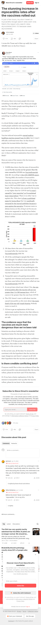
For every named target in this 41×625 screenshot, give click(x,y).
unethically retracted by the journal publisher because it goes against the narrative (20, 203)
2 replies (10, 506)
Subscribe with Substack (22, 593)
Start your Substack (15, 616)
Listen (37, 33)
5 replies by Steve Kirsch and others (19, 483)
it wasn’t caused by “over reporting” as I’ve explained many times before (20, 193)
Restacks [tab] (14, 443)
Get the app (30, 616)
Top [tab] (4, 524)
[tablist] (10, 443)
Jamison (8, 461)
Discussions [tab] (16, 524)
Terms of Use (29, 597)
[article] (20, 536)
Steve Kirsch (10, 32)
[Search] (37, 524)
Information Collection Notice (24, 599)
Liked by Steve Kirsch (13, 463)
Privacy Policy (20, 601)
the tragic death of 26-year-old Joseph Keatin (22, 302)
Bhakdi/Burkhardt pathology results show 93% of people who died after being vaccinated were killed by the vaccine (15, 550)
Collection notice (33, 611)
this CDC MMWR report (30, 175)
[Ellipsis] (38, 461)
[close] (35, 554)
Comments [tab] (6, 443)
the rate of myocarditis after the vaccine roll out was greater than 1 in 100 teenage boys (21, 290)
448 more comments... (8, 514)
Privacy (19, 611)
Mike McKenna (10, 490)
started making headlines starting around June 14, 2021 (17, 136)
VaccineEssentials (31, 172)
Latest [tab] (9, 524)
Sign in (37, 3)
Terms (24, 611)
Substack (11, 621)
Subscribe (30, 3)
